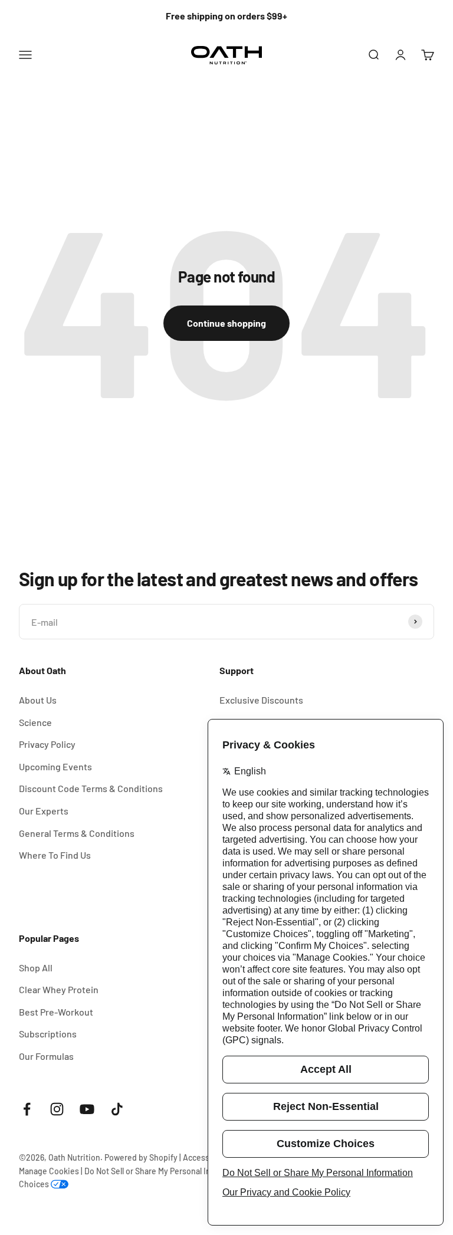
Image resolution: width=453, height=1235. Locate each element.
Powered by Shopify (141, 1157)
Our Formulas (46, 1056)
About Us (38, 699)
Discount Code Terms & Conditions (91, 788)
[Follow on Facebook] (27, 1109)
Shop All (35, 967)
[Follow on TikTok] (117, 1109)
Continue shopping (226, 323)
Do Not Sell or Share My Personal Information (166, 1171)
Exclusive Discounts (261, 699)
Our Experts (43, 810)
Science (35, 722)
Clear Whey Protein (59, 989)
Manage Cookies (49, 1171)
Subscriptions (48, 1033)
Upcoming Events (55, 766)
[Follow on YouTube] (87, 1109)
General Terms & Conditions (76, 833)
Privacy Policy (47, 744)
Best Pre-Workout (56, 1011)
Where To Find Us (55, 854)
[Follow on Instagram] (57, 1109)
